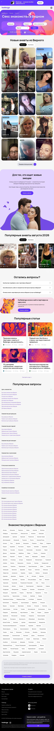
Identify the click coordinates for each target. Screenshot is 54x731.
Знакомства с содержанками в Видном (11, 476)
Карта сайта (4, 714)
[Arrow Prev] (48, 271)
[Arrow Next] (51, 271)
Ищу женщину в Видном (7, 443)
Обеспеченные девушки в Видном (10, 468)
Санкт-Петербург (5, 694)
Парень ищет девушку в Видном (9, 419)
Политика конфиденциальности (35, 696)
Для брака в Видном (6, 408)
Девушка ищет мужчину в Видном (10, 458)
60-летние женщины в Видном (9, 511)
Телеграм (33, 708)
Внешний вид (4, 712)
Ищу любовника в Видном (8, 482)
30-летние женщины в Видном (9, 505)
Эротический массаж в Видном (9, 406)
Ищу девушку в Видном (7, 417)
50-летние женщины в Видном (9, 509)
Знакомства (5, 13)
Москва (3, 691)
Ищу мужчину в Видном (7, 456)
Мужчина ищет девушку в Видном (10, 421)
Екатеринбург (5, 698)
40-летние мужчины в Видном (9, 515)
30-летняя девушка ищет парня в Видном (12, 501)
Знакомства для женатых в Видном (10, 491)
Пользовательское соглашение (35, 691)
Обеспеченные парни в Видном (9, 472)
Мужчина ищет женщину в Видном (10, 447)
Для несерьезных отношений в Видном (11, 402)
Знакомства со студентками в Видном (11, 435)
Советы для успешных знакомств (9, 707)
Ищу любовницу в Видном (8, 480)
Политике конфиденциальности (34, 722)
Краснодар (4, 696)
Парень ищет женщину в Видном (10, 445)
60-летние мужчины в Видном (9, 519)
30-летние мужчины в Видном (9, 513)
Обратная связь (5, 709)
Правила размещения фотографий (35, 694)
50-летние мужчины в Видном (9, 517)
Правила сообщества (6, 705)
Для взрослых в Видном (7, 400)
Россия (11, 13)
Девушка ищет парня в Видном (9, 431)
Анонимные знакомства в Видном (10, 398)
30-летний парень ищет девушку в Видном (12, 503)
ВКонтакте (33, 705)
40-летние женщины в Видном (9, 507)
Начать (40, 3)
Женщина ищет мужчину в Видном (10, 460)
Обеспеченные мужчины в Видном (10, 470)
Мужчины (18, 24)
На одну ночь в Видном (7, 396)
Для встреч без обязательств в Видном (11, 404)
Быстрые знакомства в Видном (9, 392)
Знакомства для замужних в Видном (10, 493)
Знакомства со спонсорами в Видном (11, 478)
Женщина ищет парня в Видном (9, 433)
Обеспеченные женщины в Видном (10, 474)
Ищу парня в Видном (7, 429)
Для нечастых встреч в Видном (9, 394)
